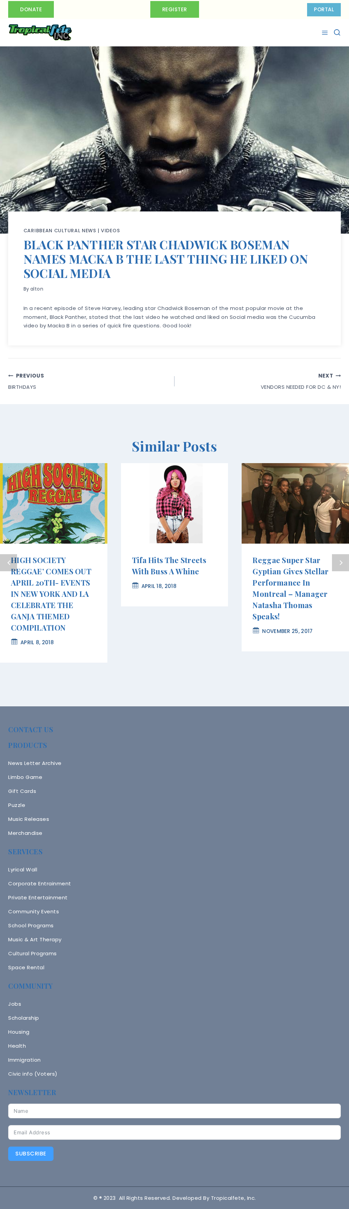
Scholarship (23, 1017)
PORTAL (324, 9)
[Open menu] (325, 32)
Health (17, 1045)
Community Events (33, 911)
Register (174, 9)
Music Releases (28, 819)
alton (37, 288)
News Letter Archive (35, 763)
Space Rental (26, 967)
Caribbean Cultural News (60, 230)
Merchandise (25, 833)
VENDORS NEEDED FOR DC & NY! (301, 381)
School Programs (31, 925)
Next (340, 562)
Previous (8, 562)
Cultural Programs (32, 953)
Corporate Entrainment (39, 883)
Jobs (14, 1003)
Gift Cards (22, 791)
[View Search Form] (337, 32)
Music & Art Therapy (35, 939)
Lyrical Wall (22, 869)
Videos (110, 230)
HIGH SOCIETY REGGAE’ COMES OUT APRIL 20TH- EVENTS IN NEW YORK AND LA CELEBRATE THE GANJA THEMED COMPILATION (51, 594)
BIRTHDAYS (26, 381)
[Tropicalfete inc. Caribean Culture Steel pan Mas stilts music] (40, 33)
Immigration (24, 1059)
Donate (31, 9)
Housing (19, 1031)
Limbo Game (25, 777)
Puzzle (16, 805)
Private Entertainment (38, 897)
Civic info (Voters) (33, 1073)
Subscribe (30, 1154)
